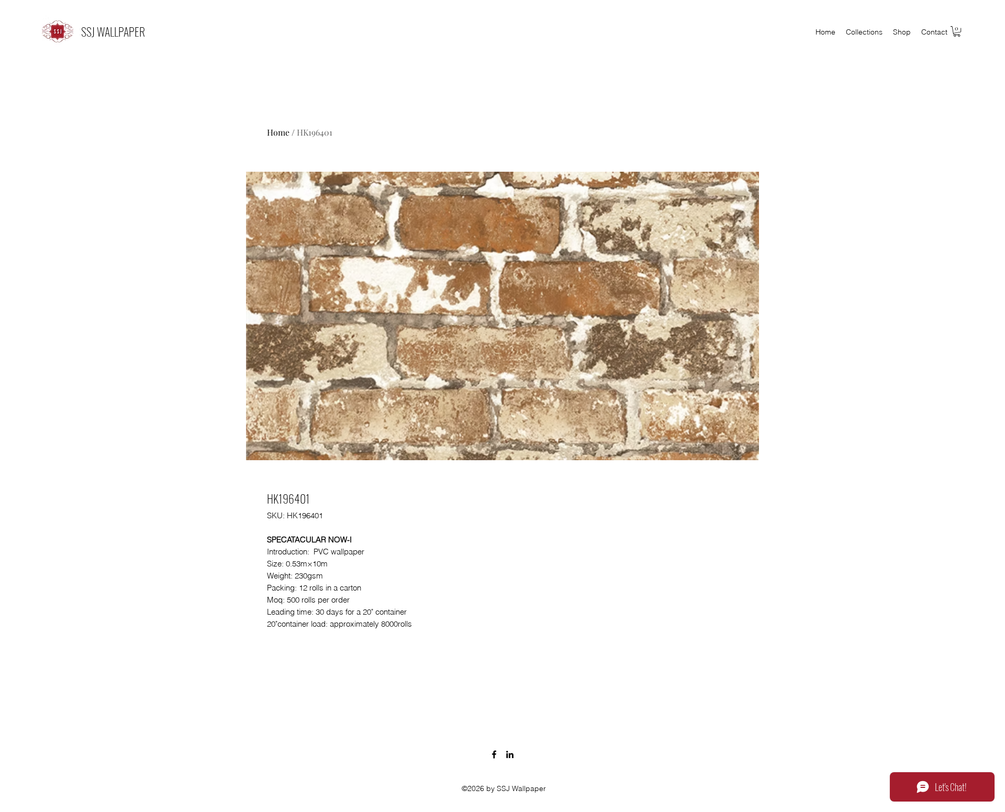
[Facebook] (494, 754)
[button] (957, 31)
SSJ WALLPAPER (113, 31)
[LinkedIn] (510, 754)
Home (278, 132)
